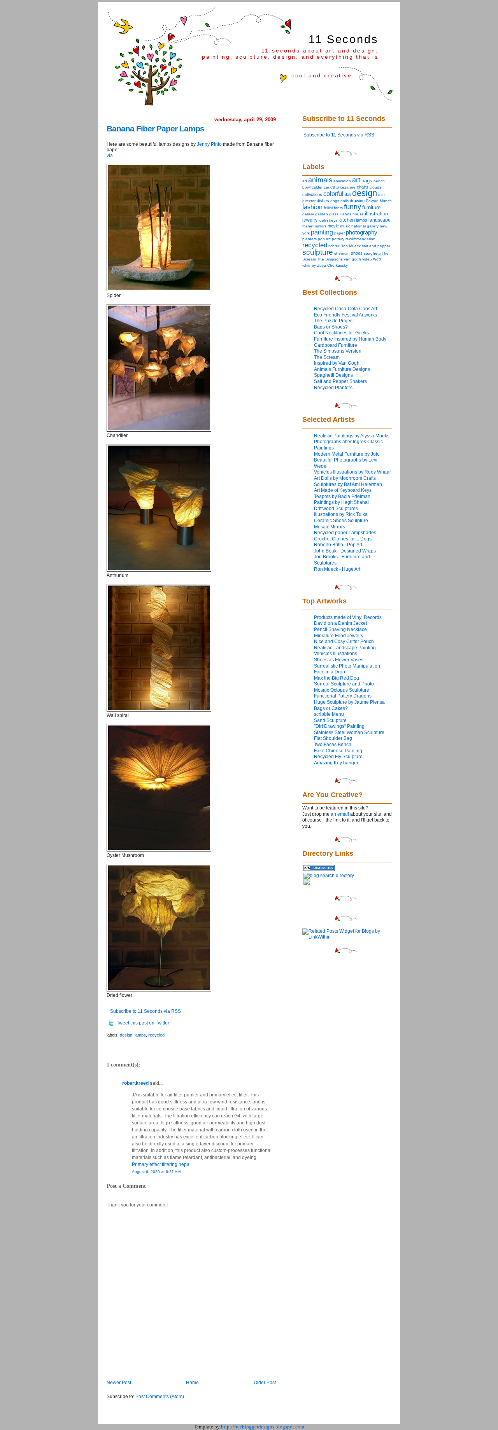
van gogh (352, 259)
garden (321, 214)
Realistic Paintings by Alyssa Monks (351, 436)
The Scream (327, 357)
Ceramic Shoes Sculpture (341, 520)
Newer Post (119, 1382)
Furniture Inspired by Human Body (350, 339)
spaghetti (372, 253)
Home (192, 1382)
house (358, 214)
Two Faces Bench (332, 744)
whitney (309, 265)
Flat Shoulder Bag (333, 738)
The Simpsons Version (337, 351)
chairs (362, 187)
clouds (375, 187)
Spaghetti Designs (333, 375)
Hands (345, 214)
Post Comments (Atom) (159, 1396)
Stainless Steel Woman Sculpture (349, 732)
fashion (312, 207)
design (126, 1035)
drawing (357, 200)
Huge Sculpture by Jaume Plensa (349, 702)
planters (309, 239)
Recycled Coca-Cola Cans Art (345, 308)
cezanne (348, 187)
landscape (379, 220)
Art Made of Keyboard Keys (343, 490)
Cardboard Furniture (335, 345)
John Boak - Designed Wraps (345, 551)
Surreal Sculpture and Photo (344, 684)
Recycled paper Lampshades (345, 532)
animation (342, 181)
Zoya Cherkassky (332, 265)
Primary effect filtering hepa (160, 1164)
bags (366, 181)
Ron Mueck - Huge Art (337, 569)
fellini (328, 208)
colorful (333, 193)
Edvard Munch (379, 201)
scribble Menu (329, 714)
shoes (357, 253)
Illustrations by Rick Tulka (341, 514)
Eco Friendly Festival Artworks (345, 315)
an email (340, 814)
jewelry (309, 220)
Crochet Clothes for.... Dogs (343, 539)
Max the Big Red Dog (336, 678)
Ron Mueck (350, 246)
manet (308, 226)
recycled (156, 1035)
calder (317, 187)
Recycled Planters (333, 387)
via (110, 155)
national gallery (365, 226)
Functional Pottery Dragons (343, 696)
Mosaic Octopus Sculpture (341, 690)
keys (333, 220)
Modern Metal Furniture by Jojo (347, 454)
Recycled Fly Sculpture (338, 756)
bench (379, 181)
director (309, 201)
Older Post (265, 1382)
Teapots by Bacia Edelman (342, 496)
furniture (371, 207)
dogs (334, 201)
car (326, 187)
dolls (344, 201)
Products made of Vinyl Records (348, 617)
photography (361, 232)
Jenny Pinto (209, 144)
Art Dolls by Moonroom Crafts (345, 478)
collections (312, 194)
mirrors (320, 226)
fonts (338, 208)
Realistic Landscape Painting (345, 647)
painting (322, 232)
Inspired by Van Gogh (336, 363)
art (356, 180)
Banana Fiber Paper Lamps (155, 128)
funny (352, 207)
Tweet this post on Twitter (143, 1023)
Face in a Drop (329, 672)
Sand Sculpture (330, 720)
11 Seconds (344, 39)
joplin (323, 220)
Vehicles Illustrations (335, 653)
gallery (308, 214)
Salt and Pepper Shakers (340, 381)
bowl (306, 187)
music (345, 226)
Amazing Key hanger (336, 763)
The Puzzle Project (334, 320)
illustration (376, 214)
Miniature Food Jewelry (338, 635)
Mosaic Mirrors (329, 527)
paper (339, 233)
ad (304, 181)
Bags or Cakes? (331, 708)
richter (333, 246)
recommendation (360, 239)
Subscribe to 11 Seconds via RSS (145, 1011)
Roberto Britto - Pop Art (338, 544)
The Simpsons (330, 259)
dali (348, 194)
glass (333, 214)
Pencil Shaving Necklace (340, 629)
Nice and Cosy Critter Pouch (344, 641)
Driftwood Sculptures (336, 508)
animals (320, 180)
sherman (342, 253)
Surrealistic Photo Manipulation (347, 666)
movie (333, 226)
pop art (324, 239)
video (367, 259)
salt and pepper (376, 246)
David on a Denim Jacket (340, 623)
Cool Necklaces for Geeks (341, 333)
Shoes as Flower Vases (338, 660)
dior (381, 194)
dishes (323, 200)
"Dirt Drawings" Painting (339, 726)
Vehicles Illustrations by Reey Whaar (352, 472)
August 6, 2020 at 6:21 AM (156, 1172)
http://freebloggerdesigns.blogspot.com (262, 1427)
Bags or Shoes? (331, 327)
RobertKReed (135, 1083)
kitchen (346, 220)
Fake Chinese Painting (338, 750)
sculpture (317, 252)
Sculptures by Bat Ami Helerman (348, 484)
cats (334, 187)
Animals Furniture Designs (342, 369)
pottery (338, 239)
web (377, 259)
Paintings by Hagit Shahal (341, 502)
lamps (140, 1035)
